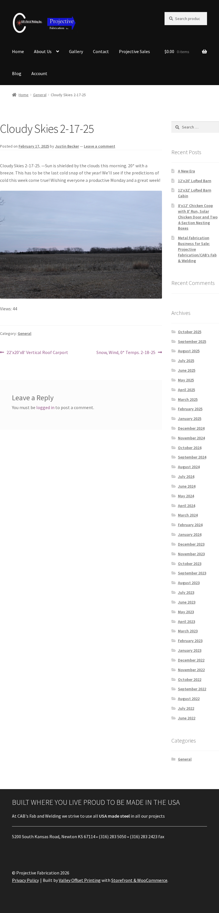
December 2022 (191, 660)
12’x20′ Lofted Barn (194, 180)
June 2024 (186, 486)
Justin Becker (67, 146)
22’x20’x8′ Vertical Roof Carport (37, 352)
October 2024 (189, 447)
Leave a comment (99, 146)
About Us (43, 51)
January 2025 (189, 418)
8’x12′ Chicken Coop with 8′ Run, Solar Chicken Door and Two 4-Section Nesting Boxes (198, 217)
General (39, 94)
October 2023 (189, 563)
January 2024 (189, 534)
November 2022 (191, 669)
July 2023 (186, 592)
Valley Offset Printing (80, 880)
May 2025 (186, 380)
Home (18, 51)
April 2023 (186, 621)
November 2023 (191, 553)
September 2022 (192, 688)
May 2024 (186, 495)
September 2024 (192, 457)
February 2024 (190, 524)
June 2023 (186, 602)
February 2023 (190, 640)
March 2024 (188, 515)
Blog (16, 73)
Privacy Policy (25, 880)
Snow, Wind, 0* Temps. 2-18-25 (125, 352)
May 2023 (186, 611)
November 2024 (191, 438)
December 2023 (191, 544)
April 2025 (186, 389)
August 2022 (189, 698)
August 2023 (189, 582)
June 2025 (186, 370)
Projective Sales (134, 51)
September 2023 (192, 573)
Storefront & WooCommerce (139, 880)
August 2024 (189, 466)
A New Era (186, 171)
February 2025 (190, 408)
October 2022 (189, 679)
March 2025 (188, 399)
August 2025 (189, 350)
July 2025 (186, 360)
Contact (101, 51)
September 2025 (192, 341)
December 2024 (191, 428)
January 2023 (189, 650)
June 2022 (186, 718)
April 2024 (186, 505)
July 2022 (186, 708)
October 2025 (189, 331)
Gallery (76, 51)
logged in (45, 407)
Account (39, 73)
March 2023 (188, 631)
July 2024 (186, 476)
